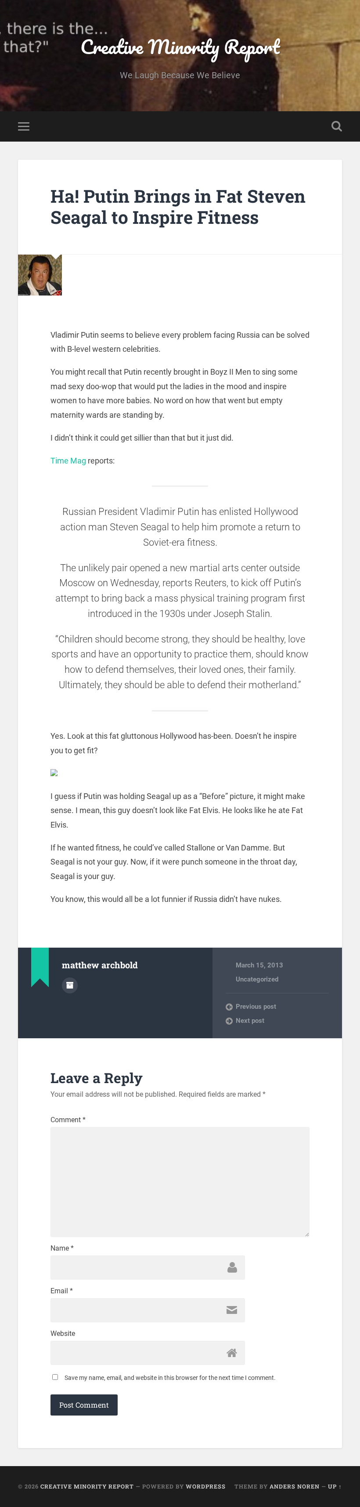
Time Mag (69, 460)
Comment (68, 1120)
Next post (250, 1021)
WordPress (206, 1486)
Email (61, 1291)
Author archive (70, 985)
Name (62, 1248)
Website (62, 1333)
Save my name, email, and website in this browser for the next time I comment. (170, 1377)
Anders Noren (295, 1486)
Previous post (256, 1007)
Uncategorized (257, 979)
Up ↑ (335, 1486)
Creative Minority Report (180, 46)
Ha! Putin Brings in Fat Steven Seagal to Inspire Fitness (178, 206)
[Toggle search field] (336, 126)
